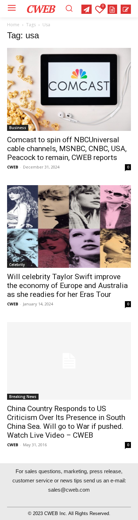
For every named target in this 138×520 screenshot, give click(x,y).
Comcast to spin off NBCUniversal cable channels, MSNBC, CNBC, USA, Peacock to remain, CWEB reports (67, 148)
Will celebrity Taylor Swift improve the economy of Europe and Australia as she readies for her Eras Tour (67, 285)
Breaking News (22, 396)
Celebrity (17, 264)
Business (17, 127)
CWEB (12, 167)
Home (13, 25)
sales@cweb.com (69, 490)
